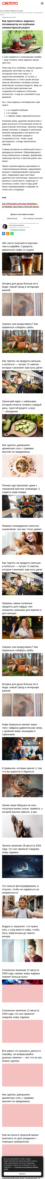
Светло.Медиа (4, 11)
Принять (22, 1174)
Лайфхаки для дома (16, 11)
